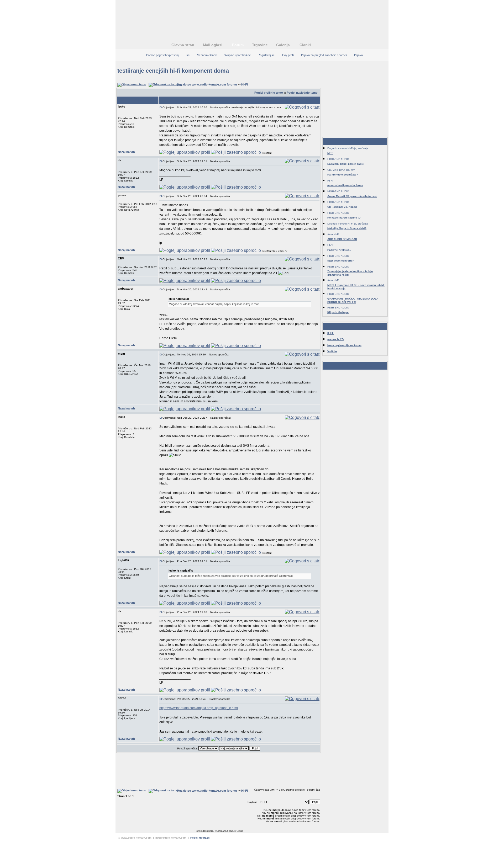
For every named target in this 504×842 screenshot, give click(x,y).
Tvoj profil (288, 55)
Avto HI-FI (333, 234)
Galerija (283, 45)
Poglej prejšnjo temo (268, 92)
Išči (188, 55)
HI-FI (244, 84)
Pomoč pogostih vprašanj (162, 55)
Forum (238, 45)
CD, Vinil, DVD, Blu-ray (341, 169)
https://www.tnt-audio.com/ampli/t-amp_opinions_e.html (198, 708)
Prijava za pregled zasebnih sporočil (324, 55)
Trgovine (260, 45)
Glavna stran (182, 45)
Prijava (358, 55)
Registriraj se (266, 55)
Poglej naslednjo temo (302, 92)
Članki (305, 45)
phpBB (210, 830)
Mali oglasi (212, 45)
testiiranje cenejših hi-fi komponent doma (173, 70)
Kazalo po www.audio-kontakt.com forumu (207, 84)
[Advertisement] (252, 17)
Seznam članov (207, 55)
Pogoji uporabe (200, 837)
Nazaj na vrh (126, 151)
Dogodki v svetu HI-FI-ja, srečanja (347, 148)
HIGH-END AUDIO (338, 159)
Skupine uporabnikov (237, 55)
